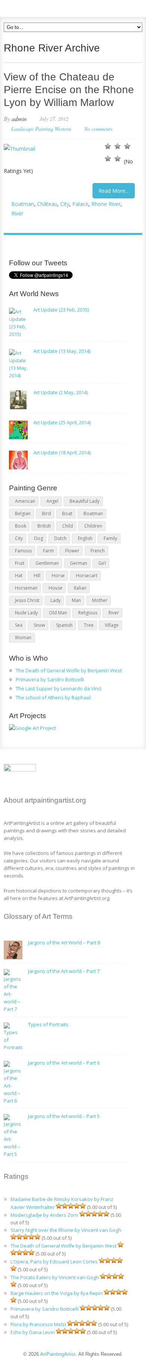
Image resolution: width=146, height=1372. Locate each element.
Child (67, 526)
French (98, 551)
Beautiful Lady (85, 501)
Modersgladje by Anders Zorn (44, 1215)
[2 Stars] (117, 146)
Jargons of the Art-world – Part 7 (64, 971)
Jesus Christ (27, 600)
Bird (46, 513)
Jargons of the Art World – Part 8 (64, 942)
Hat (18, 575)
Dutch (60, 538)
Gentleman (47, 563)
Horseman (26, 588)
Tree (89, 625)
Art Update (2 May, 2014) (60, 392)
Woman (23, 637)
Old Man (58, 613)
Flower (72, 551)
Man (76, 600)
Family (110, 538)
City (64, 203)
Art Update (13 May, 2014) (61, 351)
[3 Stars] (127, 146)
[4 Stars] (108, 158)
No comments (98, 128)
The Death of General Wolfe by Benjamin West (69, 670)
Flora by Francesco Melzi (38, 1324)
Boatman (22, 203)
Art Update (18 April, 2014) (62, 452)
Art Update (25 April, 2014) (62, 422)
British (44, 526)
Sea (18, 625)
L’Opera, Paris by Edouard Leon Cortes (54, 1261)
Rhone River (106, 203)
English (85, 538)
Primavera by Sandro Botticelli (50, 679)
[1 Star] (108, 146)
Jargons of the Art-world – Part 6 (64, 1062)
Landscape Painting (32, 128)
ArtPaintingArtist (32, 7)
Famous (23, 551)
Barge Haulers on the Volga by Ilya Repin (56, 1293)
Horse (58, 575)
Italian (80, 588)
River (17, 213)
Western (63, 128)
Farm (48, 551)
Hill (37, 575)
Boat (67, 513)
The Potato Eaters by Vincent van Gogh (54, 1277)
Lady (56, 600)
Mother (99, 600)
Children (93, 526)
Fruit (19, 563)
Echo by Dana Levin (32, 1332)
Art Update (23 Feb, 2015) (61, 309)
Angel (52, 501)
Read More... (113, 190)
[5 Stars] (117, 158)
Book (20, 526)
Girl (102, 563)
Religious (87, 613)
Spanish (64, 625)
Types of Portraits (48, 1024)
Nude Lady (26, 613)
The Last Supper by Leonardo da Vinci (58, 688)
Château (47, 203)
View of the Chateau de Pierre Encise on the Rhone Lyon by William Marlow (69, 89)
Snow (39, 625)
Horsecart (86, 575)
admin (19, 119)
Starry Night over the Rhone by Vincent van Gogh (65, 1230)
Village (112, 625)
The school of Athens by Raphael (53, 697)
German (78, 563)
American (25, 501)
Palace (80, 203)
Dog (38, 538)
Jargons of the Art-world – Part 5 (64, 1116)
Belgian (23, 513)
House (56, 588)
